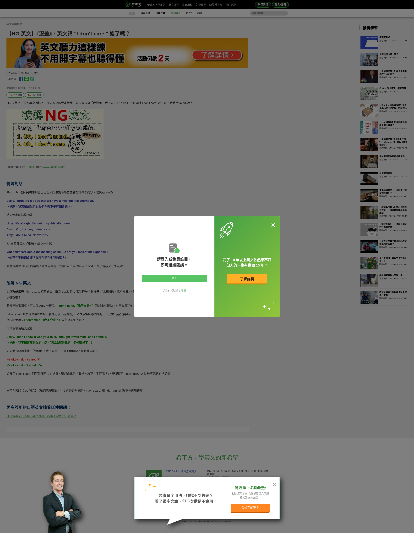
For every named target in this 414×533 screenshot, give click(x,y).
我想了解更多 (250, 507)
